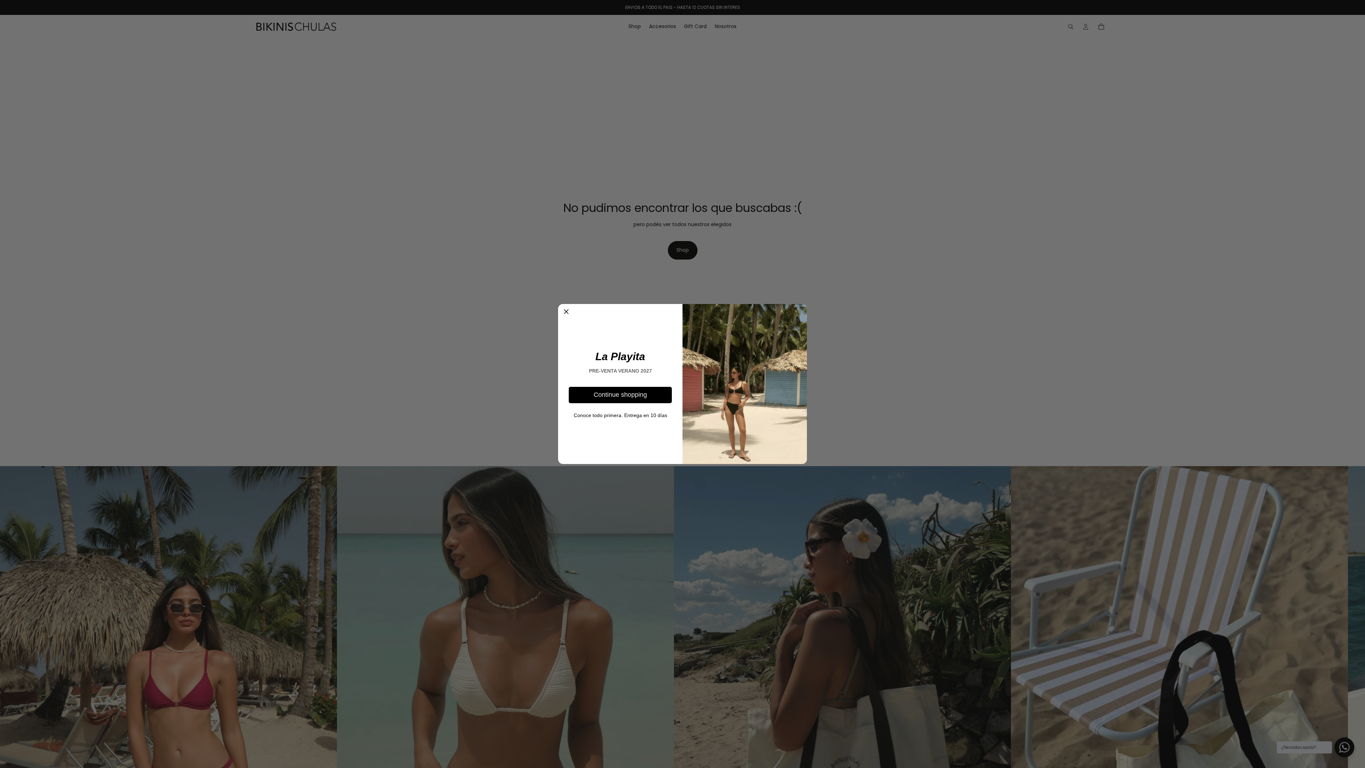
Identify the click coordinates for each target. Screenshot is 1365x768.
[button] (566, 312)
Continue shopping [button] (620, 394)
